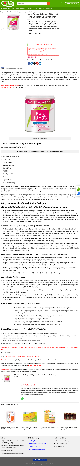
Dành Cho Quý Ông (21, 8)
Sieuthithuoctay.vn (6, 360)
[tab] (2, 68)
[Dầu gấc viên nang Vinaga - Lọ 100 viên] (50, 417)
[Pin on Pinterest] (37, 63)
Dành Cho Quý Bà (33, 8)
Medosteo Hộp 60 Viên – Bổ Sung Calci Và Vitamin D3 (9, 428)
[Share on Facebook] (29, 63)
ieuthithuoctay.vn (6, 369)
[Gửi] (48, 3)
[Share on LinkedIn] (40, 63)
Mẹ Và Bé (41, 8)
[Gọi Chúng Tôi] (22, 398)
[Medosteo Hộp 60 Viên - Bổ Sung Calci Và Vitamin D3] (10, 417)
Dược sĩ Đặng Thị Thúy (35, 446)
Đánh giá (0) (20, 68)
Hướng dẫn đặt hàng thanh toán (37, 443)
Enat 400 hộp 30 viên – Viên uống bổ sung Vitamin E (29, 428)
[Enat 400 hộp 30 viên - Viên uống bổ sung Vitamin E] (30, 417)
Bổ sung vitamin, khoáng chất (29, 12)
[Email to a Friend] (34, 63)
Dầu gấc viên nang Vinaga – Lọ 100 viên (50, 428)
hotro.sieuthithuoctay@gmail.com (15, 453)
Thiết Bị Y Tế (49, 8)
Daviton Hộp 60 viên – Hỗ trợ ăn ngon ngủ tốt (69, 428)
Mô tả (2, 68)
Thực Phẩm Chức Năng (7, 8)
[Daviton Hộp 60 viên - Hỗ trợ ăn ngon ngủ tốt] (70, 417)
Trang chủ (2, 12)
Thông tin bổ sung (11, 68)
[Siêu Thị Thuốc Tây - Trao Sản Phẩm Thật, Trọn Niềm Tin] (7, 3)
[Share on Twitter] (31, 63)
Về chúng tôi (32, 441)
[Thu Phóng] (2, 29)
